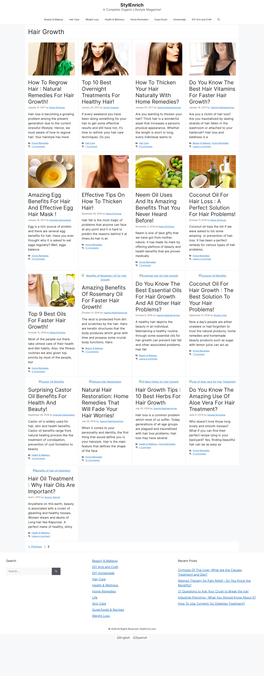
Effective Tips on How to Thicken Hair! (103, 201)
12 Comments (92, 460)
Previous (35, 546)
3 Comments (145, 146)
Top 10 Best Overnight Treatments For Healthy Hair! (101, 92)
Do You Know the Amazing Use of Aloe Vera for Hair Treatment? (212, 399)
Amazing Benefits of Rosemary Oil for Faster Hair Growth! (104, 297)
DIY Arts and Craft (201, 19)
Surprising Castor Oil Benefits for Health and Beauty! (50, 399)
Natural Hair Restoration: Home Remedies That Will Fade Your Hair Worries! (105, 403)
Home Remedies (139, 19)
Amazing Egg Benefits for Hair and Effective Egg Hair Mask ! (50, 204)
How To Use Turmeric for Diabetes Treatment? (211, 603)
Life (94, 597)
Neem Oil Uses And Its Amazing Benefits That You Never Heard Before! (158, 208)
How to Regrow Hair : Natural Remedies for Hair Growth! (51, 92)
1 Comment (91, 146)
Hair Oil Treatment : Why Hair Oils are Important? (51, 485)
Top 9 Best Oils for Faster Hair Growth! (47, 320)
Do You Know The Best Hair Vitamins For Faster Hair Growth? (212, 92)
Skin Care (99, 603)
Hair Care (74, 19)
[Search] (56, 571)
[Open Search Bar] (219, 19)
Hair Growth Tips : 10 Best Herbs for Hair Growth (158, 396)
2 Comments (38, 146)
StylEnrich (132, 5)
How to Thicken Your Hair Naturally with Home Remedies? (157, 92)
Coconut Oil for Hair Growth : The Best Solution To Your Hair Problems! (211, 296)
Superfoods (160, 19)
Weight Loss (92, 19)
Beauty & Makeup (53, 19)
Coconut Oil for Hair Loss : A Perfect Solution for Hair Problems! (212, 204)
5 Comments (38, 371)
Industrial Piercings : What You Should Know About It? (217, 597)
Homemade (179, 19)
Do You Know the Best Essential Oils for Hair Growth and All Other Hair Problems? (159, 296)
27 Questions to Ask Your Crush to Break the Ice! (213, 591)
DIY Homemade (103, 573)
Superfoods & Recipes (108, 610)
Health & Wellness (114, 19)
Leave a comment (202, 146)
